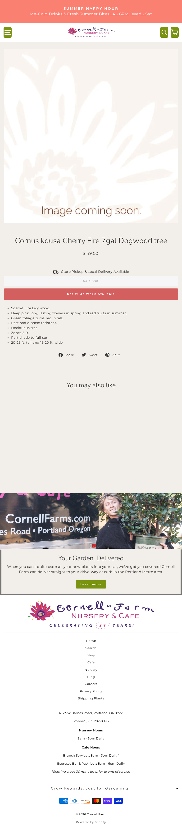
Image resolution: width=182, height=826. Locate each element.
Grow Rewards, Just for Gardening (90, 788)
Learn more (91, 584)
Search (90, 648)
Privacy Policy (91, 691)
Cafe (91, 662)
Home (91, 641)
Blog (91, 677)
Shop (91, 655)
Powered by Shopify (91, 822)
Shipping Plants (91, 698)
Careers (91, 684)
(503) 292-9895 (97, 721)
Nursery (91, 669)
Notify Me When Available (91, 294)
